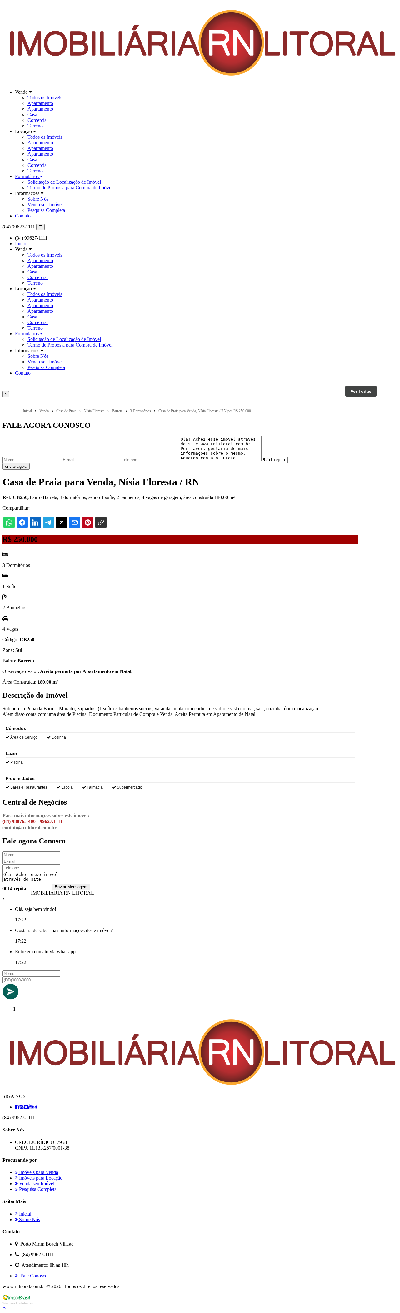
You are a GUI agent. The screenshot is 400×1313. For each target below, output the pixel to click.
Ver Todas (361, 391)
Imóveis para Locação (40, 1178)
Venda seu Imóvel (45, 204)
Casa (32, 114)
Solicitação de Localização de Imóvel (64, 182)
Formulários (27, 176)
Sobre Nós (38, 199)
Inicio (20, 243)
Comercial (38, 120)
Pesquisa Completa (46, 210)
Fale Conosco (33, 1275)
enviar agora (16, 466)
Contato (23, 215)
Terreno (35, 125)
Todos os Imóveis (45, 97)
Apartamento (40, 103)
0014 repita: (15, 888)
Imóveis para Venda (38, 1172)
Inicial (24, 1213)
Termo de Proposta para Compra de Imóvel (70, 187)
